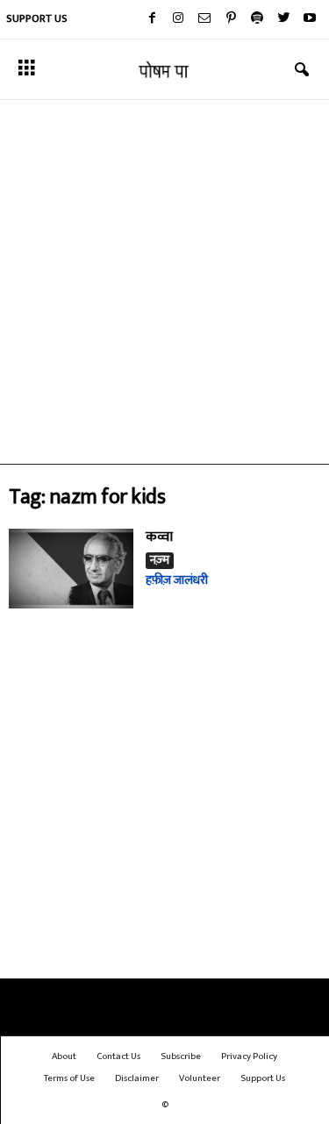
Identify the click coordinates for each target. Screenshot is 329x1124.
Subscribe (181, 1056)
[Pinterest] (230, 19)
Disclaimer (137, 1078)
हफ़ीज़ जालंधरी (177, 580)
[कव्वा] (71, 568)
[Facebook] (151, 19)
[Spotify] (257, 19)
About (64, 1056)
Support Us (37, 18)
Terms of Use (69, 1078)
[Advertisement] (164, 281)
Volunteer (199, 1078)
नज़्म (159, 560)
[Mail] (204, 19)
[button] (302, 70)
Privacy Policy (249, 1056)
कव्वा (159, 537)
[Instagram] (178, 19)
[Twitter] (283, 19)
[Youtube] (309, 19)
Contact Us (118, 1056)
